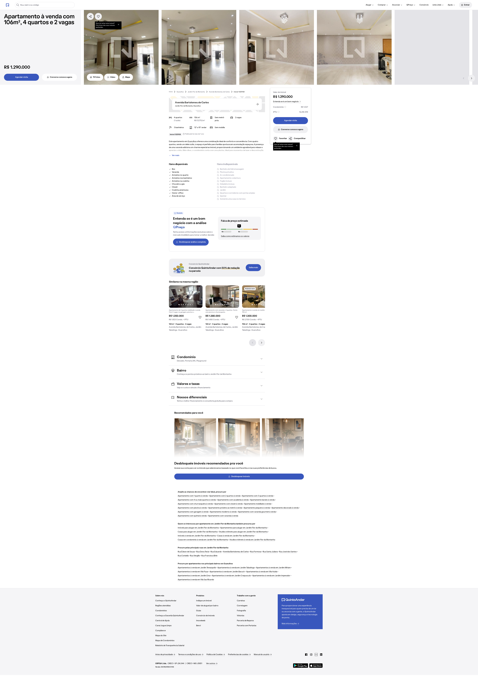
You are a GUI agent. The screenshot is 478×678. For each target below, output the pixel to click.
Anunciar (396, 5)
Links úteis (437, 5)
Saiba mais (253, 267)
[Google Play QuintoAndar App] (300, 665)
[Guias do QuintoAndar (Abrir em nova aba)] (316, 654)
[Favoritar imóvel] (98, 16)
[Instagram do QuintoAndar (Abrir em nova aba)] (311, 654)
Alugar (368, 5)
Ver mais (175, 155)
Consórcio (424, 5)
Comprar (382, 5)
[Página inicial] (7, 5)
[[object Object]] (118, 24)
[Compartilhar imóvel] (90, 16)
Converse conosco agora (61, 77)
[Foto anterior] (173, 296)
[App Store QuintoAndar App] (316, 665)
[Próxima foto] (198, 296)
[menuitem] (370, 5)
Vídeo (112, 77)
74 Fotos (96, 77)
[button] (217, 358)
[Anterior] (463, 78)
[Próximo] (471, 78)
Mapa (127, 77)
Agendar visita (21, 77)
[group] (186, 309)
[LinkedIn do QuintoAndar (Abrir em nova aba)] (321, 654)
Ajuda (450, 5)
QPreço (409, 5)
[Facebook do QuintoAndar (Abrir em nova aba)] (306, 654)
